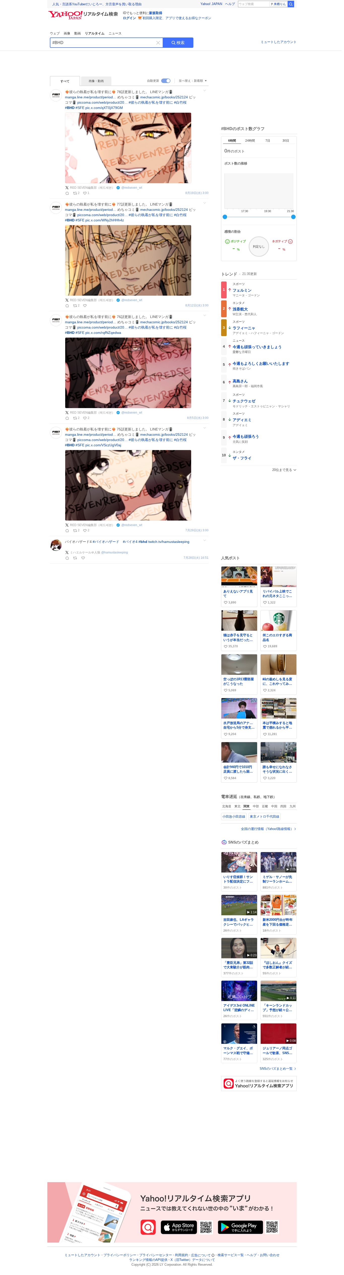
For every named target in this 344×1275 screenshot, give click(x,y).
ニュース (115, 33)
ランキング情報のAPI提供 (148, 1260)
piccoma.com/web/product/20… (102, 102)
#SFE (80, 108)
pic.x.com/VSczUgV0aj (103, 445)
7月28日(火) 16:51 (196, 558)
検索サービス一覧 (231, 1255)
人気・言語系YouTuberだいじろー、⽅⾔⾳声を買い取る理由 (97, 4)
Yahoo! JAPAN (211, 4)
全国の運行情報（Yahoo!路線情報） (267, 829)
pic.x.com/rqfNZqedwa (103, 333)
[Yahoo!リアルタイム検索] (83, 12)
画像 (67, 33)
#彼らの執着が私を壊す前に (151, 102)
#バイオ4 (130, 542)
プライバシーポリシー (120, 1255)
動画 (77, 33)
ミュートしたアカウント (279, 42)
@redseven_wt (131, 187)
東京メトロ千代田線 (264, 816)
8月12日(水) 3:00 (197, 305)
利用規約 (181, 1255)
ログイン (129, 18)
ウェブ (55, 33)
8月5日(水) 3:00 (198, 418)
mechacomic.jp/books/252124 (164, 97)
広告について (201, 1255)
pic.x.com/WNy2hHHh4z (104, 220)
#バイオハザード (106, 542)
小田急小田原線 (233, 816)
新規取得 (155, 13)
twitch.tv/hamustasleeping (168, 542)
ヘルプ (230, 4)
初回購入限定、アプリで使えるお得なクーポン (177, 18)
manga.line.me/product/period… (90, 97)
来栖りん (280, 4)
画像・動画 (96, 81)
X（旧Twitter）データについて (192, 1260)
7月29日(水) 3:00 (197, 530)
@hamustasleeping (114, 552)
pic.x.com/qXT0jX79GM (104, 108)
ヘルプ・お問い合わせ (263, 1255)
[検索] (291, 4)
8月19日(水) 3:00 (197, 193)
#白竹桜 (180, 102)
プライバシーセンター (155, 1255)
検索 (181, 43)
